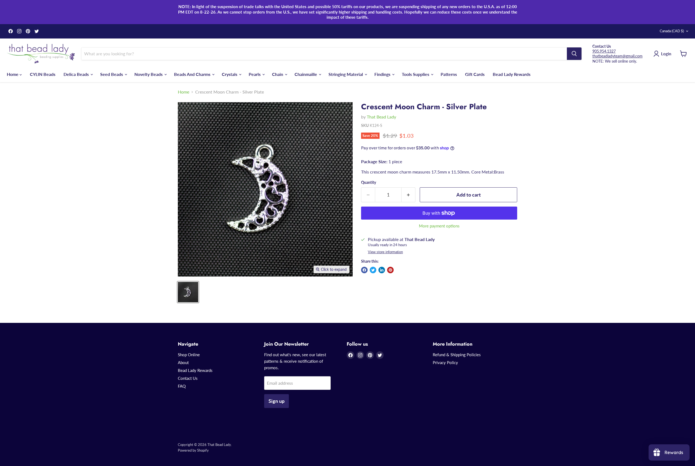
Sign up (276, 401)
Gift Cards (475, 73)
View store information (385, 252)
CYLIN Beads (42, 73)
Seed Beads (112, 73)
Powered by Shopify (193, 450)
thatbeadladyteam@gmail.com (617, 56)
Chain (278, 73)
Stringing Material (346, 73)
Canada (672, 31)
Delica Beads (77, 73)
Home (13, 73)
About (183, 362)
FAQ (182, 386)
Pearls (255, 73)
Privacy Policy (445, 362)
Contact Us (188, 378)
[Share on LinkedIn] (381, 270)
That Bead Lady (381, 116)
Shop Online (189, 354)
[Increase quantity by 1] (408, 194)
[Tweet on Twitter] (373, 270)
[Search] (574, 53)
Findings (382, 73)
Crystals (230, 73)
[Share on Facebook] (364, 270)
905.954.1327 (604, 51)
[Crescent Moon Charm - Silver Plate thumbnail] (188, 292)
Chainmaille (306, 73)
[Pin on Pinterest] (390, 270)
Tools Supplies (416, 73)
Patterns (449, 73)
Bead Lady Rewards (511, 73)
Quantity (368, 182)
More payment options (439, 226)
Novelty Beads (149, 73)
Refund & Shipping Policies (457, 354)
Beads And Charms (192, 73)
